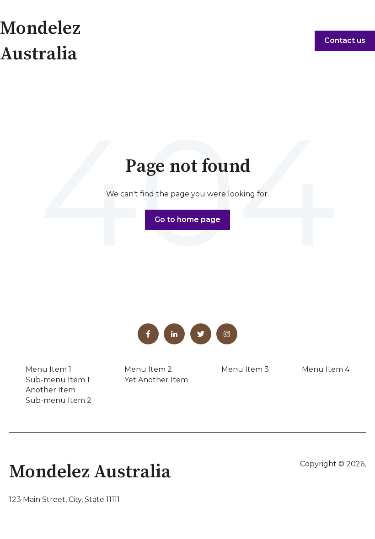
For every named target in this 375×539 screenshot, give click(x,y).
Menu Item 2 (148, 369)
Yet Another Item (156, 379)
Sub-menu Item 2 (58, 400)
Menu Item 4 (325, 369)
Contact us (344, 40)
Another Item (50, 390)
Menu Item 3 (245, 369)
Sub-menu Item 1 (58, 379)
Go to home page (187, 219)
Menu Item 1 (48, 369)
